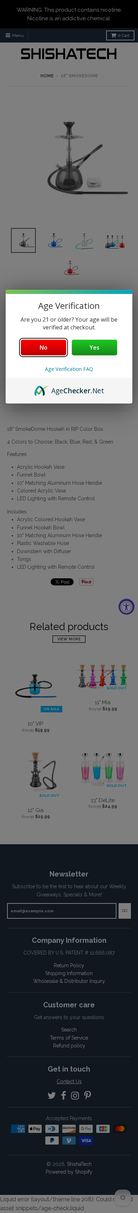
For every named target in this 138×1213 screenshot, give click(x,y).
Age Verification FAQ (69, 369)
